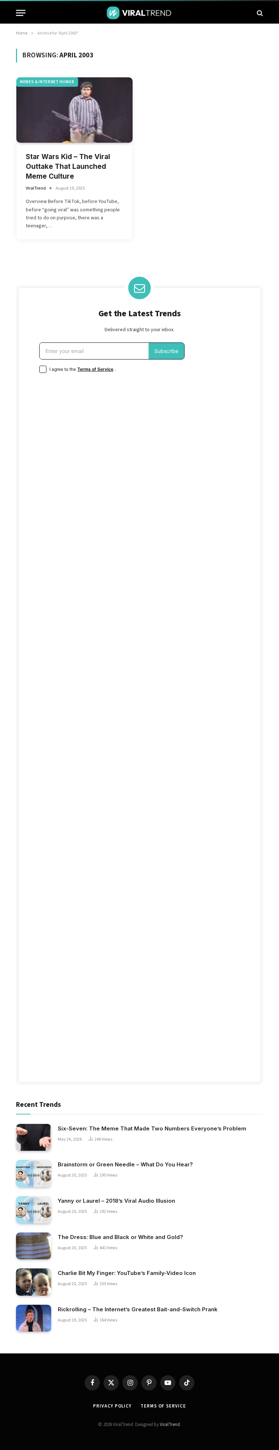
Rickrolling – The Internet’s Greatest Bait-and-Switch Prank (138, 1309)
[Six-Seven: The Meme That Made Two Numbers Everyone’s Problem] (33, 1137)
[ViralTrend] (139, 13)
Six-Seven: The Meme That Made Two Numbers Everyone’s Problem (152, 1128)
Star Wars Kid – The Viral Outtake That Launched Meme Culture (68, 166)
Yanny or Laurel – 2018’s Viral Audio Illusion (116, 1200)
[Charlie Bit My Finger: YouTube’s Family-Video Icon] (33, 1282)
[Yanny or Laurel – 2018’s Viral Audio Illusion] (33, 1209)
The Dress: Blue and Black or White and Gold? (120, 1237)
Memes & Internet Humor (47, 82)
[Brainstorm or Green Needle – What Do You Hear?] (33, 1173)
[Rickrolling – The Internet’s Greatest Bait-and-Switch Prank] (33, 1318)
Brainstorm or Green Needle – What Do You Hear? (125, 1164)
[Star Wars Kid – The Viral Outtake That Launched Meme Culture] (74, 110)
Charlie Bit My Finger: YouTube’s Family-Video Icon (127, 1273)
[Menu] (20, 13)
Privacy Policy (112, 1406)
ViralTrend (36, 188)
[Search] (259, 13)
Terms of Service (163, 1406)
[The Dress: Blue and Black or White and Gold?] (33, 1246)
